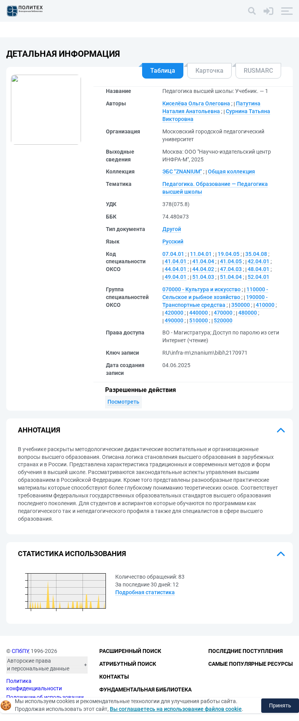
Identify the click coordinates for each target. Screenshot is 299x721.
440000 (198, 313)
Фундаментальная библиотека (145, 689)
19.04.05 (228, 254)
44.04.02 (203, 269)
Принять (280, 705)
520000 (223, 320)
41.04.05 (231, 261)
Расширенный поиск (130, 651)
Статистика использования (72, 554)
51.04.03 (203, 277)
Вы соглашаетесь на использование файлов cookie (176, 709)
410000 (265, 305)
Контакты (114, 677)
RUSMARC (258, 70)
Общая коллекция (231, 171)
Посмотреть (123, 402)
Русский (172, 241)
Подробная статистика (145, 592)
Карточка (209, 70)
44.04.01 (175, 269)
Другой (171, 229)
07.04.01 (173, 254)
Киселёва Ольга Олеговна (196, 103)
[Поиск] (252, 11)
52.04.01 (258, 277)
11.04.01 (201, 254)
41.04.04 (203, 261)
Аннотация (39, 430)
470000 (223, 313)
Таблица (162, 70)
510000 (198, 320)
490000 (174, 320)
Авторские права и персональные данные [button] (38, 665)
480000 (247, 313)
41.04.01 (175, 261)
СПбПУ (20, 651)
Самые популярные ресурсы (250, 664)
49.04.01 (175, 277)
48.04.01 (258, 269)
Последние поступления (245, 651)
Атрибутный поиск (127, 664)
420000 (174, 313)
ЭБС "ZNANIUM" (182, 171)
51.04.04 (231, 277)
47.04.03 (231, 269)
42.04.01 (258, 261)
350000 (240, 305)
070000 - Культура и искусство (201, 289)
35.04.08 (256, 254)
